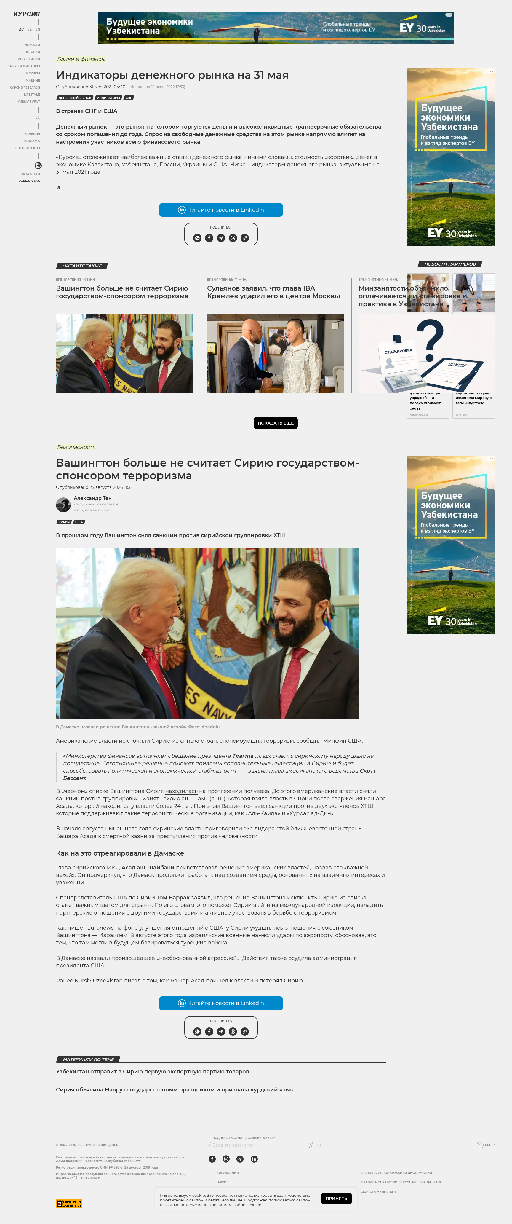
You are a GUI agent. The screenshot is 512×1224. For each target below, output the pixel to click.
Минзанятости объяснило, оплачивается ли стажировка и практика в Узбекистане (413, 296)
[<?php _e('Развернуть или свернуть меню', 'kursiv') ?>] (38, 166)
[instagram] (226, 1159)
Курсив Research (25, 88)
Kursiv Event (28, 102)
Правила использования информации (396, 1173)
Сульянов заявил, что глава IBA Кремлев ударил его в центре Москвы (273, 292)
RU (21, 29)
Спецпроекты (27, 148)
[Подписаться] (316, 1145)
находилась (181, 791)
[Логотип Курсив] (26, 14)
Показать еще (276, 423)
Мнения (33, 80)
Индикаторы (108, 98)
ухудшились (266, 928)
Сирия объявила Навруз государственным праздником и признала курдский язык (174, 1089)
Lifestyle (32, 95)
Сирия (64, 522)
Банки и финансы (23, 66)
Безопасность (76, 447)
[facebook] (212, 1159)
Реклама (32, 141)
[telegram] (240, 1159)
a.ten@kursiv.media (91, 510)
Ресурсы (32, 73)
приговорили (223, 828)
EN (38, 29)
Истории (32, 52)
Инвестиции (29, 59)
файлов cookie (247, 1204)
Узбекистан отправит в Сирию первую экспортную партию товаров (152, 1071)
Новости (32, 45)
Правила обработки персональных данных (401, 1182)
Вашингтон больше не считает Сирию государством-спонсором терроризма (122, 292)
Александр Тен (93, 498)
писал (132, 980)
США (79, 522)
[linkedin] (254, 1159)
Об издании (228, 1173)
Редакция (31, 134)
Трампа (242, 756)
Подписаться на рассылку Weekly (243, 1138)
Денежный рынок (75, 98)
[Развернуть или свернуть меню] (38, 118)
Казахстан (30, 174)
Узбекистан (29, 181)
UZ (29, 29)
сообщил (309, 741)
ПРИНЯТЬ (336, 1198)
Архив (222, 1182)
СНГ (129, 98)
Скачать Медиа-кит (378, 1192)
